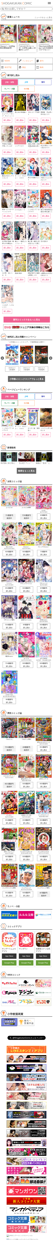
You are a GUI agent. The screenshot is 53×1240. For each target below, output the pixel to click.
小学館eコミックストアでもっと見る (26, 379)
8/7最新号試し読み (43, 589)
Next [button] (50, 358)
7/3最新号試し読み (43, 553)
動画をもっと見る (26, 471)
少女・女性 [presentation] (9, 82)
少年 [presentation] (26, 82)
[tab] (9, 82)
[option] (27, 38)
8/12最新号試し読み (9, 589)
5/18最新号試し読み (9, 626)
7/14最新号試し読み (9, 664)
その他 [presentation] (26, 89)
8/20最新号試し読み (9, 553)
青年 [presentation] (43, 82)
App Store (9, 956)
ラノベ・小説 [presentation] (9, 89)
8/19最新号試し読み (26, 821)
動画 (41, 67)
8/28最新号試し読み (44, 626)
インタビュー (27, 61)
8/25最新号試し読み (44, 785)
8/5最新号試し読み (26, 626)
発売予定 (8, 67)
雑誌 (24, 67)
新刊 (41, 61)
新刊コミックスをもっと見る (26, 319)
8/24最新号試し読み (26, 553)
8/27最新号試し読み (9, 858)
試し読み (7, 120)
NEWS (7, 61)
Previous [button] (2, 358)
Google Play (9, 963)
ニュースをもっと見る (43, 17)
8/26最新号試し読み (26, 785)
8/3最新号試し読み (43, 516)
